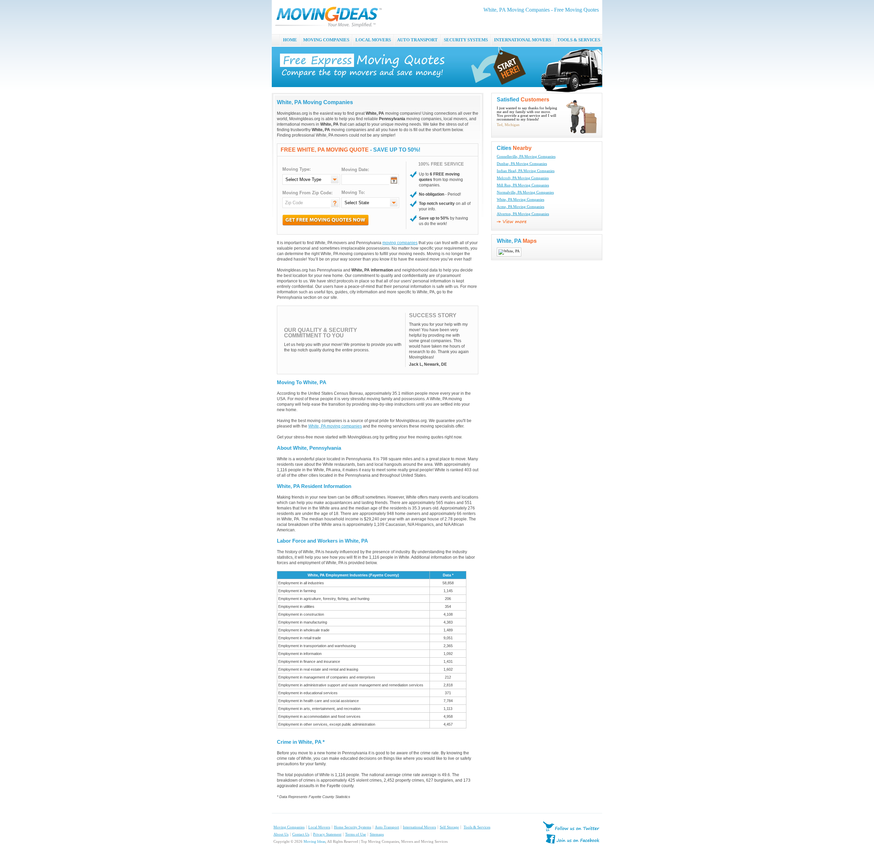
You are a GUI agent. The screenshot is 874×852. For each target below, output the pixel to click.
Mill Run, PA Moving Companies (523, 185)
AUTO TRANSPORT (417, 39)
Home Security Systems (352, 827)
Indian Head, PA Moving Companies (525, 171)
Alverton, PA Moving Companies (523, 214)
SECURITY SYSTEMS (466, 39)
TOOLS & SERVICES (578, 39)
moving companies (400, 242)
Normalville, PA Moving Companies (525, 192)
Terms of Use (355, 834)
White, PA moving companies (335, 426)
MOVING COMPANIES (326, 39)
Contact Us (300, 834)
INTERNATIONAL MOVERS (522, 39)
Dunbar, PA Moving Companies (522, 164)
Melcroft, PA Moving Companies (523, 178)
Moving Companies (289, 827)
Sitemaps (377, 834)
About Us (280, 834)
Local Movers (319, 827)
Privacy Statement (327, 834)
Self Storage (449, 827)
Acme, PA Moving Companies (520, 207)
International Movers (419, 827)
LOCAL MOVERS (373, 39)
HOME (290, 39)
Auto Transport (387, 827)
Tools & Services (477, 827)
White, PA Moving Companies (520, 199)
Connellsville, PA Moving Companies (526, 156)
